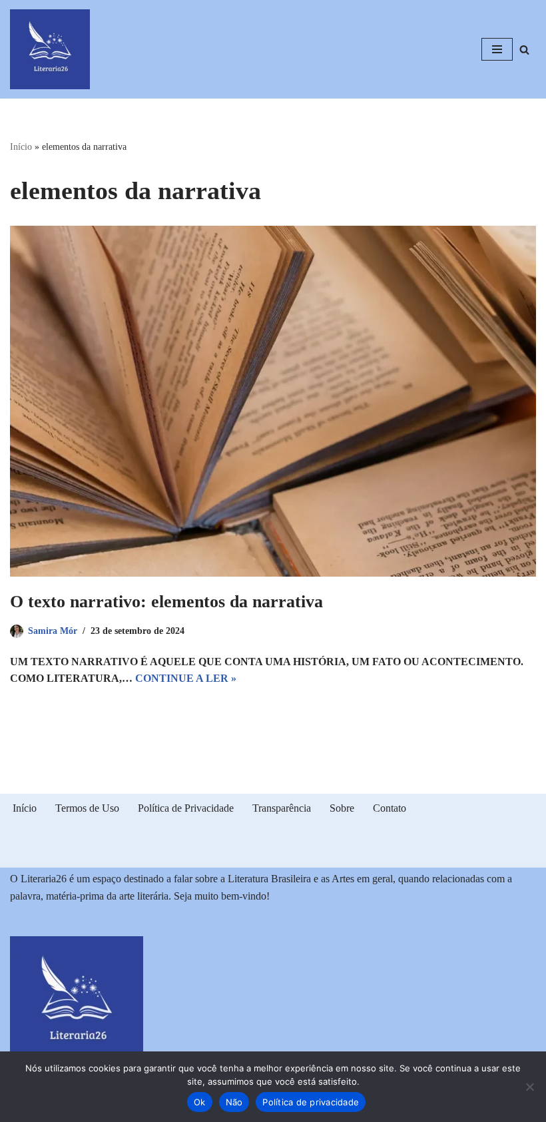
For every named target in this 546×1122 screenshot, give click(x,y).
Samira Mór (52, 630)
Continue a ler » (185, 678)
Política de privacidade (310, 1102)
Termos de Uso (87, 808)
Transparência (281, 808)
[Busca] (524, 50)
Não (234, 1102)
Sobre (342, 808)
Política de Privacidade (186, 808)
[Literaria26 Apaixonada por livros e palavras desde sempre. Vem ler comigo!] (50, 49)
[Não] (529, 1086)
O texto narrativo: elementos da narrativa (166, 601)
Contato (389, 808)
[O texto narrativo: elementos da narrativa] (273, 401)
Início (21, 147)
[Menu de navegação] (497, 49)
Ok (200, 1102)
